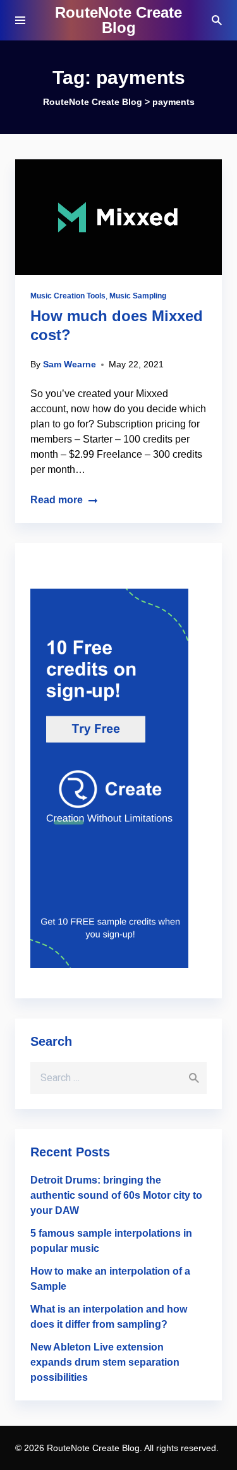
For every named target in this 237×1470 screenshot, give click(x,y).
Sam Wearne (69, 364)
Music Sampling (137, 295)
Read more (56, 499)
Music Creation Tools (68, 295)
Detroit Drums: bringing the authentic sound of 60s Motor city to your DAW (116, 1195)
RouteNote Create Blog (118, 20)
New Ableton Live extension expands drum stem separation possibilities (104, 1362)
